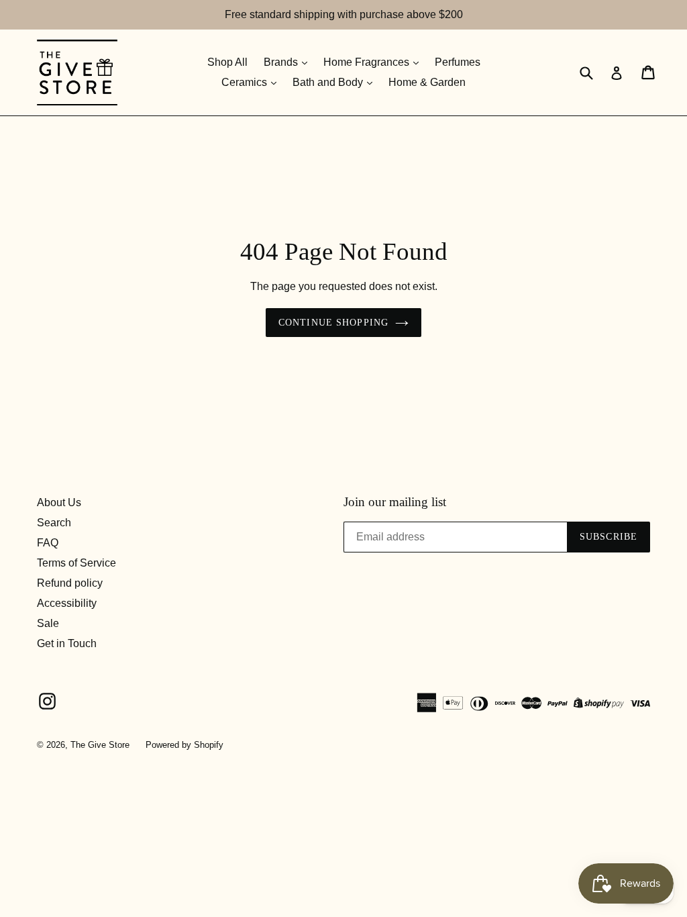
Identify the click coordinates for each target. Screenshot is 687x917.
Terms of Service (76, 563)
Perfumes (457, 62)
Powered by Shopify (184, 745)
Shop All (227, 62)
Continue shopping (333, 323)
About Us (59, 502)
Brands (282, 62)
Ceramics (245, 82)
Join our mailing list (395, 502)
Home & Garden (427, 82)
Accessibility (67, 603)
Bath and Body (329, 82)
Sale (48, 623)
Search (54, 522)
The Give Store (99, 745)
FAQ (47, 542)
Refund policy (70, 583)
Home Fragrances (367, 62)
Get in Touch (67, 643)
